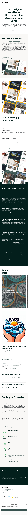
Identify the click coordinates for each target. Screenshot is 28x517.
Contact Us (21, 502)
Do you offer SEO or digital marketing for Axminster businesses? (13, 384)
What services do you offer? (7, 359)
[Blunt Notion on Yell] (15, 496)
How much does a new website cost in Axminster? (10, 371)
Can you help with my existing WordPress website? (11, 377)
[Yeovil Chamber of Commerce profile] (9, 496)
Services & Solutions (6, 57)
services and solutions (13, 368)
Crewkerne (17, 242)
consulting (24, 362)
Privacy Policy (15, 515)
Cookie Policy (12, 515)
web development (10, 362)
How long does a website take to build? (9, 381)
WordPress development (16, 41)
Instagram (3, 492)
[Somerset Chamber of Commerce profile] (3, 497)
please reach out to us (16, 365)
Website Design (5, 213)
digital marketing (20, 362)
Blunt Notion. (5, 2)
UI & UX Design (11, 502)
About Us (3, 502)
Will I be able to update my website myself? (9, 387)
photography (4, 363)
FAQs (9, 350)
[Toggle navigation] (25, 2)
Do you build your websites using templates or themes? (11, 374)
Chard (14, 242)
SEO (16, 362)
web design (10, 41)
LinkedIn (5, 492)
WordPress (14, 362)
